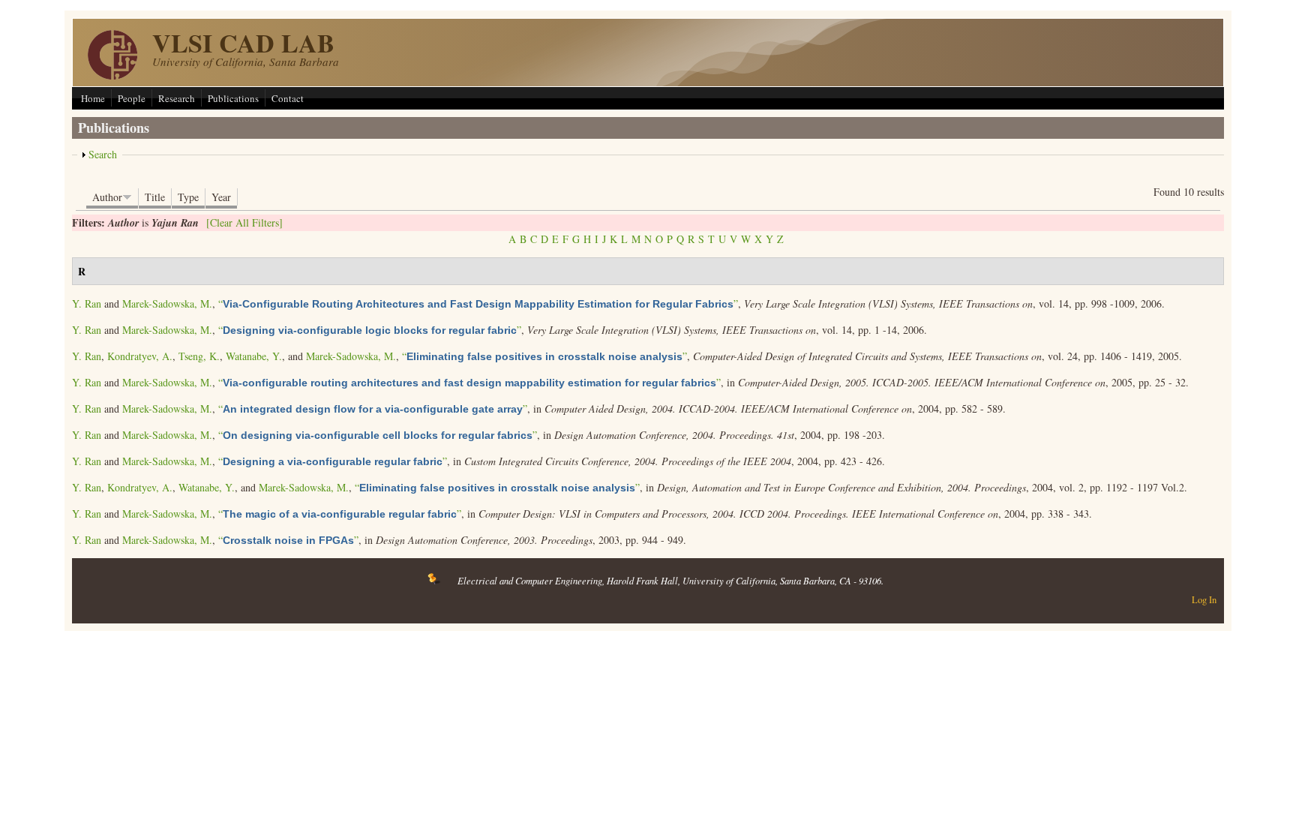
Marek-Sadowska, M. (167, 303)
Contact (288, 98)
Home (93, 98)
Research (176, 98)
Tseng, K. (199, 356)
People (132, 98)
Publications (233, 98)
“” (478, 303)
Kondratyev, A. (139, 356)
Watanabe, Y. (254, 356)
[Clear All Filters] (244, 222)
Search (102, 154)
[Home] (112, 75)
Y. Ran (86, 303)
